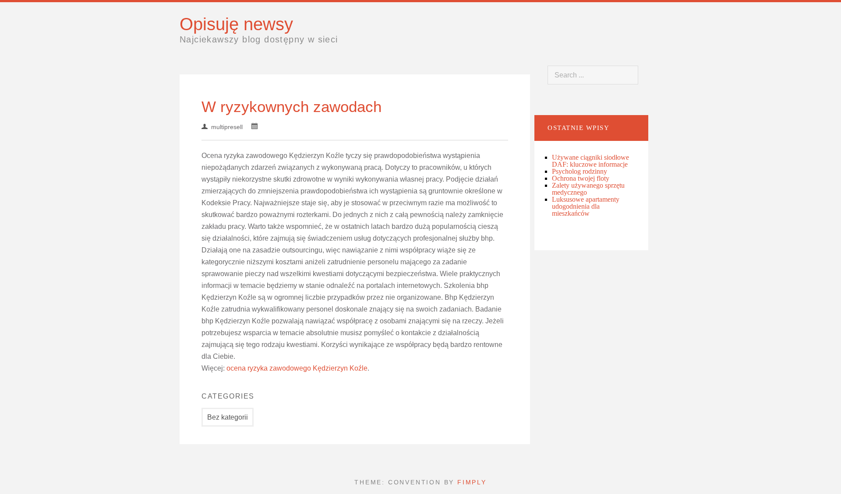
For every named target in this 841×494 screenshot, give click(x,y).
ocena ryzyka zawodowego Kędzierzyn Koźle (296, 368)
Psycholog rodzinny (579, 171)
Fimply (472, 482)
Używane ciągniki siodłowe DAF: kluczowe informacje (590, 161)
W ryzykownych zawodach (291, 106)
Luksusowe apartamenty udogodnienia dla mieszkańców (585, 206)
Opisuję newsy (236, 24)
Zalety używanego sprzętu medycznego (588, 189)
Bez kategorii (227, 417)
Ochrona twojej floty (580, 178)
